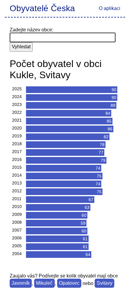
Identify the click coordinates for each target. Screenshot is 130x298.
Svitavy (104, 283)
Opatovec (69, 283)
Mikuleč (44, 283)
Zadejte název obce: (31, 29)
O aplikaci (109, 8)
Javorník (20, 283)
